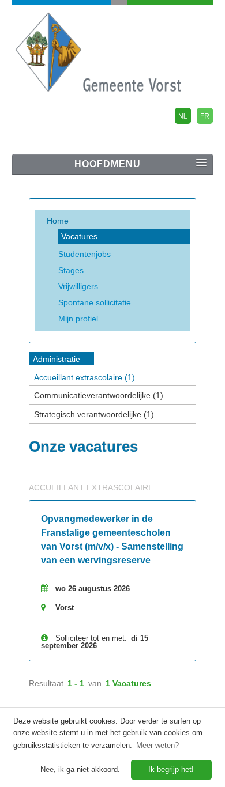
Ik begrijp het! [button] (171, 769)
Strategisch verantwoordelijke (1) (94, 414)
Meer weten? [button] (157, 745)
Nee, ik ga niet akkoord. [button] (80, 769)
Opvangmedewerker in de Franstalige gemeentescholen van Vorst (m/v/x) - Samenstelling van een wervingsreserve (112, 539)
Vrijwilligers (78, 286)
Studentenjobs (84, 254)
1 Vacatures (128, 683)
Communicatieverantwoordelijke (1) (98, 395)
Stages (71, 270)
